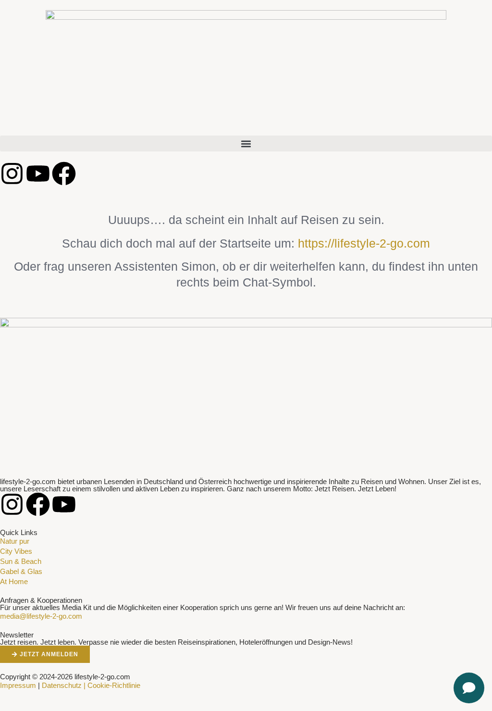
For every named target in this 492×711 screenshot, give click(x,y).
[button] (246, 143)
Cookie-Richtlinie (113, 685)
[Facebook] (64, 174)
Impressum (18, 685)
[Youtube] (38, 174)
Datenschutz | (64, 685)
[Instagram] (12, 174)
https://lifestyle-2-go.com (364, 243)
